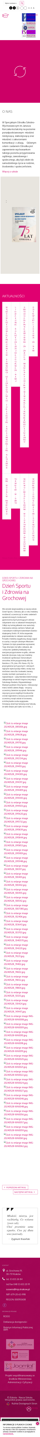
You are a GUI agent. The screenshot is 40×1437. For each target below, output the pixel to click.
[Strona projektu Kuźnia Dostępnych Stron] (20, 1344)
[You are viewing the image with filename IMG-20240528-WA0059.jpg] (21, 1128)
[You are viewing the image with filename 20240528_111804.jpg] (21, 985)
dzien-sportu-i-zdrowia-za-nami (33, 329)
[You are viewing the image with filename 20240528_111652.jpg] (21, 977)
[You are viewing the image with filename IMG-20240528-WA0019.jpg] (21, 1049)
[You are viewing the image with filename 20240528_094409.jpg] (21, 788)
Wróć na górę (29, 1409)
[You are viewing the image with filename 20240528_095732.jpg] (21, 819)
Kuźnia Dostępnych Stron (24, 1403)
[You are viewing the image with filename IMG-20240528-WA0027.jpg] (21, 1088)
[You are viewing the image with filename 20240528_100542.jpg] (21, 898)
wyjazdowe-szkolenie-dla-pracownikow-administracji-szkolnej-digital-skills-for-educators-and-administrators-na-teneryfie (7, 387)
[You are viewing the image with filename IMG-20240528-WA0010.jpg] (21, 1033)
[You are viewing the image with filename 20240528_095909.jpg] (21, 851)
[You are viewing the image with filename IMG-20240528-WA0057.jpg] (21, 1120)
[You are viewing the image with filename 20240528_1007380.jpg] (21, 906)
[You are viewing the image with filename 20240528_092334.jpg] (21, 756)
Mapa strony (31, 1407)
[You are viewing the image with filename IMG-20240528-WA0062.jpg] (21, 1144)
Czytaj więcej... (8, 1434)
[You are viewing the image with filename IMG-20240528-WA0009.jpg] (21, 1025)
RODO (6, 1316)
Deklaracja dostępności (15, 1321)
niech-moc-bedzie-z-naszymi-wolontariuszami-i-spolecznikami (24, 515)
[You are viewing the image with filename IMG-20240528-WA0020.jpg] (21, 1057)
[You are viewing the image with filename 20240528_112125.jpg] (21, 993)
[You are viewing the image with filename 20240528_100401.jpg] (21, 875)
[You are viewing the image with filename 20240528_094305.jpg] (21, 772)
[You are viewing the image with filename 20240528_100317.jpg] (21, 867)
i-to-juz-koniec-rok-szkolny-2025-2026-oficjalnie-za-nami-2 (15, 344)
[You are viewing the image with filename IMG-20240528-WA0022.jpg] (21, 1072)
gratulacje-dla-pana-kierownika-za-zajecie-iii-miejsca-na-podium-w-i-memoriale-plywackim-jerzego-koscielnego (24, 374)
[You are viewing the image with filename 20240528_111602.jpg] (21, 970)
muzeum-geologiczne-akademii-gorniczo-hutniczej (33, 509)
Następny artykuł (23, 1192)
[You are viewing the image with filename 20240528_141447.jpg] (21, 1009)
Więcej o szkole (10, 171)
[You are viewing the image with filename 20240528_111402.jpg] (21, 962)
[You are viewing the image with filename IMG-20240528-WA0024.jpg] (21, 1080)
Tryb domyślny (4, 7)
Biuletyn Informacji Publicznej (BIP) (18, 1328)
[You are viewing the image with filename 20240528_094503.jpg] (21, 803)
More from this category (14, 558)
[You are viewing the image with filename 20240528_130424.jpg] (21, 1001)
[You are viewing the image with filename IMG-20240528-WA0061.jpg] (21, 1136)
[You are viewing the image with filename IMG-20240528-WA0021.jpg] (21, 1065)
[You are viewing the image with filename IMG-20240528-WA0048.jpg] (21, 1104)
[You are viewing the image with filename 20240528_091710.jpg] (21, 740)
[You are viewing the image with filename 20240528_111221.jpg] (21, 954)
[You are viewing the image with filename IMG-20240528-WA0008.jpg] (21, 1017)
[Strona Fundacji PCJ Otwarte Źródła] (20, 1366)
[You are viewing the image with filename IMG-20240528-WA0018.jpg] (21, 1041)
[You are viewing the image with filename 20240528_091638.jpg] (21, 732)
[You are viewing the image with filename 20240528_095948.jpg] (21, 859)
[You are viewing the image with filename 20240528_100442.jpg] (21, 883)
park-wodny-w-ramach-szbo (7, 496)
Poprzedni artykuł (16, 1187)
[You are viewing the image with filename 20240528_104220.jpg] (21, 946)
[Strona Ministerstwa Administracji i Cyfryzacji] (20, 1355)
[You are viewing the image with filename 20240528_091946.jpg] (21, 748)
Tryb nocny (7, 7)
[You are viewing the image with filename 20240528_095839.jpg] (21, 827)
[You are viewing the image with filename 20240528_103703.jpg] (21, 930)
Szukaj (22, 3)
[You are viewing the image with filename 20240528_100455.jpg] (21, 890)
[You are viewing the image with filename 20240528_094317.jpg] (21, 780)
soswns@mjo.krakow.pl (18, 1289)
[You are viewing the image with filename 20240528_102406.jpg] (21, 914)
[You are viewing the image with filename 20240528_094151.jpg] (21, 764)
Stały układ (21, 8)
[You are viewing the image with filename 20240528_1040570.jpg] (21, 938)
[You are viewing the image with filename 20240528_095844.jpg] (21, 835)
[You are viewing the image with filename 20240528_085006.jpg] (21, 724)
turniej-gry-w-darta (15, 491)
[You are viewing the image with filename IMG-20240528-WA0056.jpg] (21, 1112)
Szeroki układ (25, 8)
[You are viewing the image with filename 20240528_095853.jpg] (21, 843)
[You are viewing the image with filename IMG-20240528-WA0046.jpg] (21, 1096)
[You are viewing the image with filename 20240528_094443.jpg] (21, 795)
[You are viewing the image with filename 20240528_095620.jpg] (21, 811)
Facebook (4, 1305)
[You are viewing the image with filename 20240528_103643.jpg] (21, 922)
